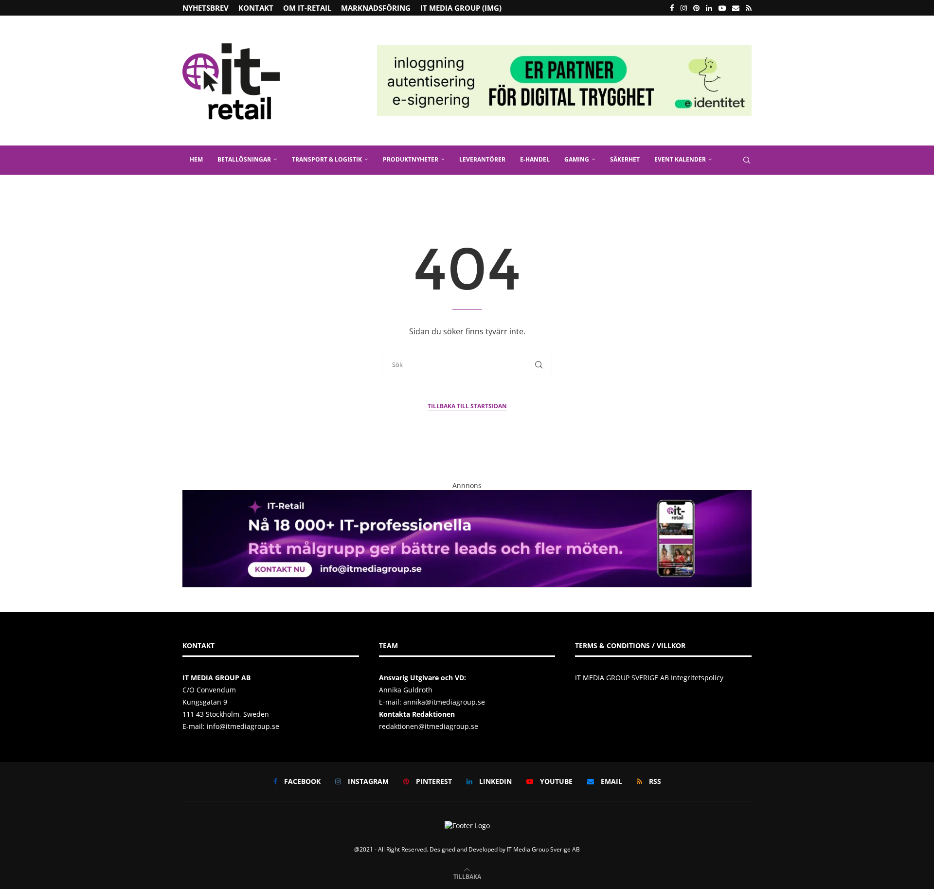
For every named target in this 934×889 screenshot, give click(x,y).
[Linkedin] (709, 8)
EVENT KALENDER (680, 159)
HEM (196, 159)
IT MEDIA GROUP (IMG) (461, 8)
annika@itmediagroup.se (444, 702)
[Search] (747, 160)
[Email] (735, 8)
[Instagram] (684, 8)
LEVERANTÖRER (482, 159)
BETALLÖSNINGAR (244, 159)
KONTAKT (255, 8)
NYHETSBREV (205, 8)
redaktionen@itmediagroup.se (428, 726)
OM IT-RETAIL (307, 8)
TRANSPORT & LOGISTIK (327, 159)
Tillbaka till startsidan (467, 406)
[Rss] (749, 8)
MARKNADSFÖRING (376, 8)
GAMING (576, 159)
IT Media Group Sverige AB (543, 849)
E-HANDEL (535, 159)
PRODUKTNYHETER (410, 159)
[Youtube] (722, 8)
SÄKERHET (625, 159)
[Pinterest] (696, 8)
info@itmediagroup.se (243, 726)
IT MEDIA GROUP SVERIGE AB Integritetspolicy (649, 677)
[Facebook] (672, 8)
